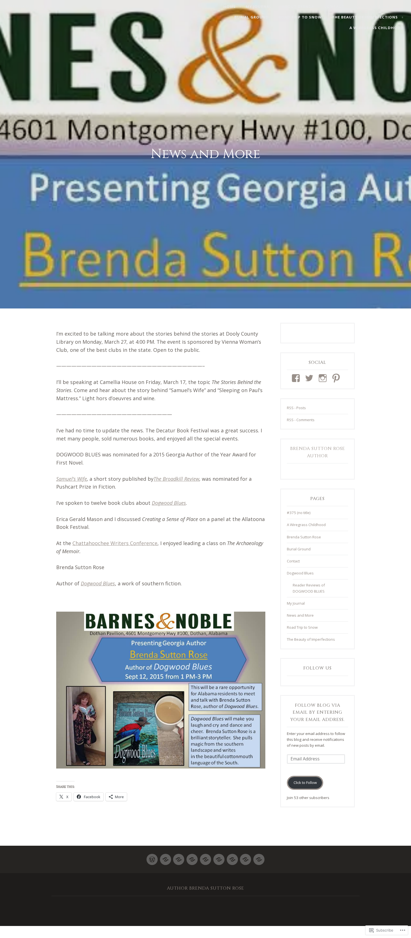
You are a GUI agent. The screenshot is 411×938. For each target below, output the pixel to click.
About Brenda (298, 6)
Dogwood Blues (373, 6)
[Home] (152, 857)
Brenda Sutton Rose (31, 6)
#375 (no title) (299, 512)
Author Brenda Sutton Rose (205, 888)
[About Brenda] (178, 857)
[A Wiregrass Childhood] (258, 857)
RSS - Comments (301, 419)
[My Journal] (165, 857)
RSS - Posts (296, 407)
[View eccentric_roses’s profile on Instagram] (323, 378)
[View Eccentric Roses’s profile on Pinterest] (337, 378)
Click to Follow (305, 782)
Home (229, 6)
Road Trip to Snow (300, 17)
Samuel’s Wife (71, 478)
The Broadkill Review (176, 478)
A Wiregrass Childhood (376, 27)
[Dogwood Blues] (205, 857)
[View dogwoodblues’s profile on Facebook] (296, 378)
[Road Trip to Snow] (232, 857)
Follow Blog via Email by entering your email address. (317, 712)
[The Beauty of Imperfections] (245, 857)
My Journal (259, 6)
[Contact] (192, 857)
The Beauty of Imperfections (365, 17)
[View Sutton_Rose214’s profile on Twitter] (310, 378)
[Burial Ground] (219, 857)
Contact (334, 6)
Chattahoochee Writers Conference (114, 543)
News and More (300, 615)
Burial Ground (251, 17)
